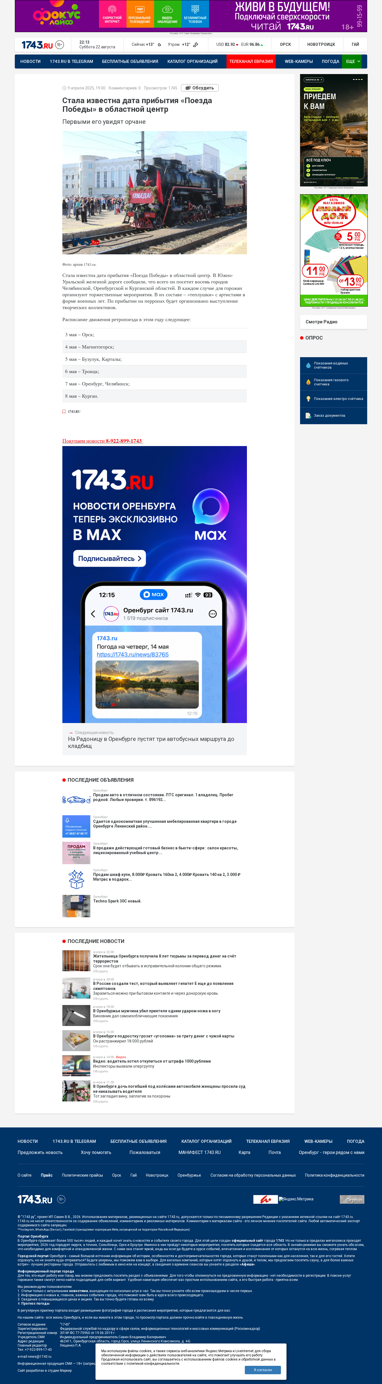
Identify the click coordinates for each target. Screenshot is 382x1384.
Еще (354, 61)
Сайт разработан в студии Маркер (45, 1371)
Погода (330, 61)
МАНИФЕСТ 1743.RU (199, 1152)
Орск (116, 1175)
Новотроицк (157, 1175)
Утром (179, 44)
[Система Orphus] (352, 1199)
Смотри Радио (322, 321)
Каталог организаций (193, 61)
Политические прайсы (82, 1175)
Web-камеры (299, 61)
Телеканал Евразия (251, 61)
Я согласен (263, 1370)
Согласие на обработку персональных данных (253, 1175)
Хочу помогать (96, 1152)
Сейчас (143, 44)
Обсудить (203, 88)
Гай (134, 1175)
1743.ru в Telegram (71, 61)
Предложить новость (40, 1152)
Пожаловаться (144, 1152)
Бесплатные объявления (130, 61)
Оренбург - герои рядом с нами (331, 1152)
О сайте (25, 1175)
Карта (244, 1152)
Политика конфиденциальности (334, 1175)
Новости (30, 61)
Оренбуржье (189, 1175)
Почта (274, 1152)
